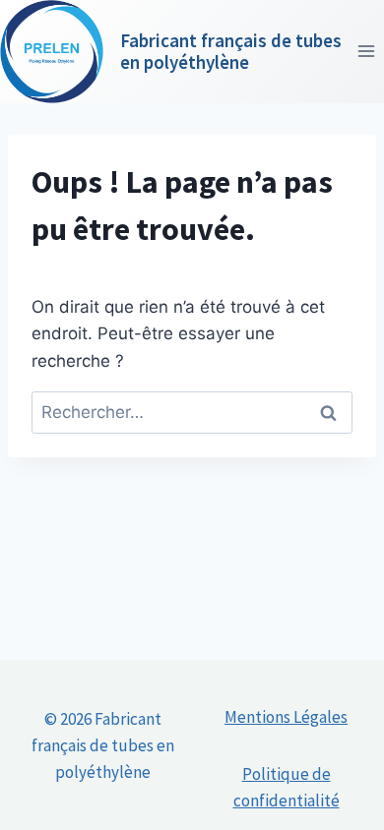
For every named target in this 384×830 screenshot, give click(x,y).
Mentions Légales (286, 717)
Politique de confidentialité (286, 787)
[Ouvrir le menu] (366, 51)
